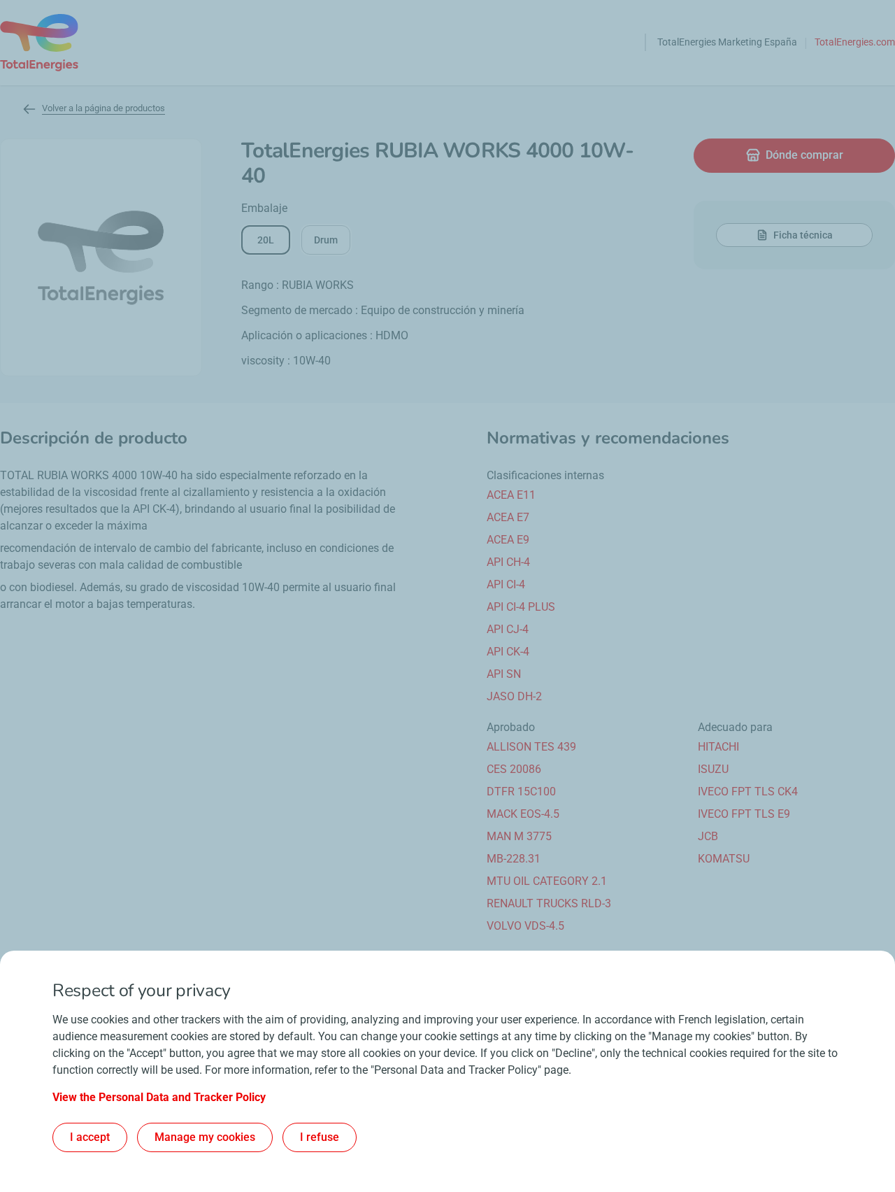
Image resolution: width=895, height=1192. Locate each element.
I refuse (319, 1137)
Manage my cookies (205, 1137)
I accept (90, 1137)
